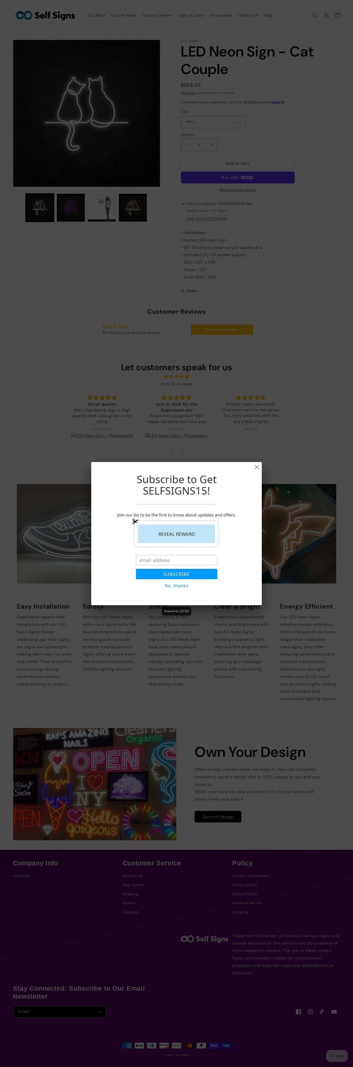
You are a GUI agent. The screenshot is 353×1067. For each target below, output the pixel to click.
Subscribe (176, 574)
